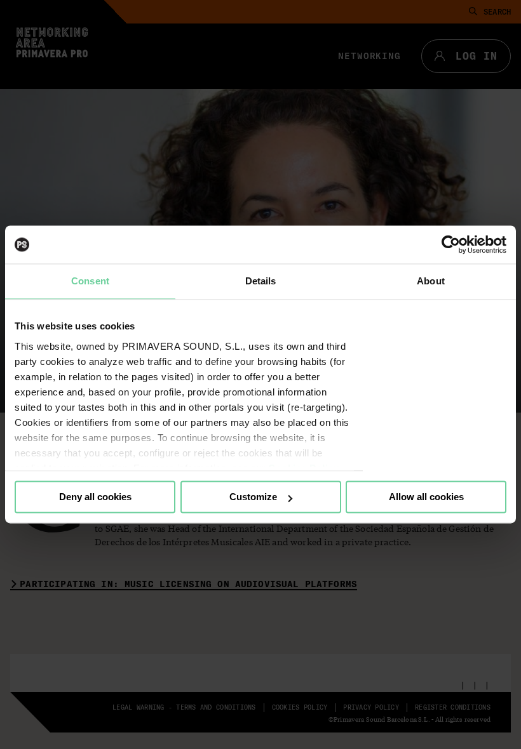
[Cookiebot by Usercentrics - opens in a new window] (450, 244)
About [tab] (431, 280)
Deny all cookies (95, 496)
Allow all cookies (426, 496)
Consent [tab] (90, 280)
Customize (253, 496)
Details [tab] (260, 280)
